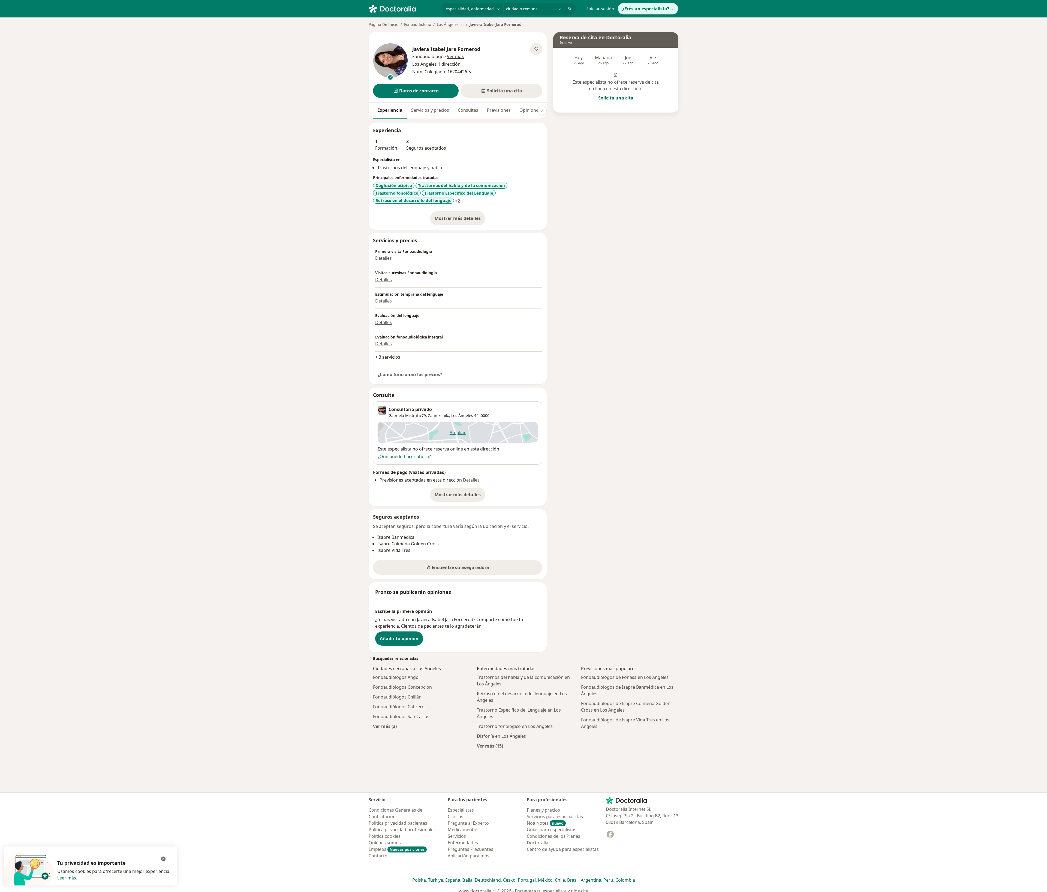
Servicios (457, 836)
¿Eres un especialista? (645, 9)
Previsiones (499, 110)
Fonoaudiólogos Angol (396, 677)
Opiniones (530, 110)
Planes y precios (543, 810)
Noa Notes (545, 823)
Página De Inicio (383, 24)
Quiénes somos (385, 843)
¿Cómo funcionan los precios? (410, 374)
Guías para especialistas (551, 830)
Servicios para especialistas (555, 817)
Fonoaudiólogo (417, 24)
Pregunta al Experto (468, 823)
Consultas (468, 110)
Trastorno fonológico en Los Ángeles (515, 726)
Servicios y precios (430, 110)
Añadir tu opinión (399, 639)
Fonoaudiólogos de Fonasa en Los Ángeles (625, 677)
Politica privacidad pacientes (398, 823)
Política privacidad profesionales (402, 830)
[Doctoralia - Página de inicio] (403, 8)
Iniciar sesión (600, 9)
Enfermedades (463, 843)
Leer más (66, 878)
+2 (457, 201)
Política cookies (385, 836)
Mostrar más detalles (460, 220)
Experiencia (389, 110)
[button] (416, 91)
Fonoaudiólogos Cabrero (399, 707)
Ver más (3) (385, 726)
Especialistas (461, 810)
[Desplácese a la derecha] (542, 110)
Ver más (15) (490, 746)
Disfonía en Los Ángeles (501, 736)
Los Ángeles (462, 415)
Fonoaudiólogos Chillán (397, 697)
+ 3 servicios (387, 357)
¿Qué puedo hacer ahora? (404, 456)
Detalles (383, 258)
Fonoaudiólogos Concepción (402, 687)
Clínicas (455, 817)
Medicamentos (463, 830)
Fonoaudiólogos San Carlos (401, 716)
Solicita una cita (615, 98)
